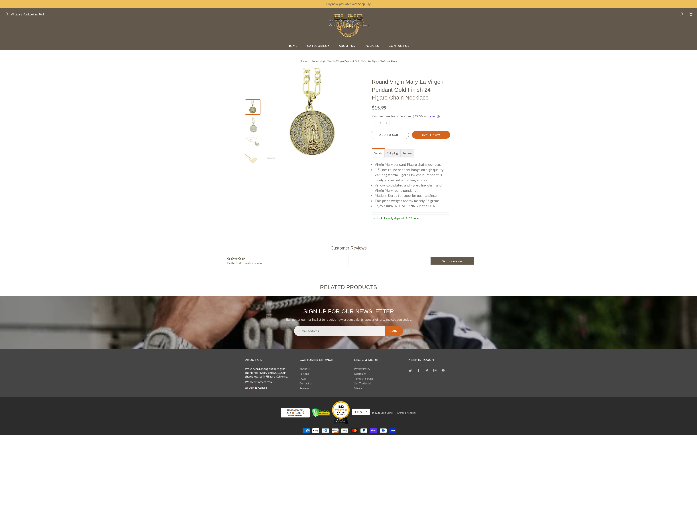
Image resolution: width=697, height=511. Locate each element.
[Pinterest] (426, 370)
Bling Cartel (387, 412)
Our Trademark (363, 383)
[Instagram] (435, 370)
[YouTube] (443, 370)
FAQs (302, 378)
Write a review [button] (452, 261)
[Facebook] (418, 370)
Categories (317, 45)
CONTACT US (399, 45)
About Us (305, 368)
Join (394, 330)
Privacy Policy (362, 368)
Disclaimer (360, 373)
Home (303, 61)
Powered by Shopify (405, 412)
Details (378, 153)
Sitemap (358, 388)
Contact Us (306, 383)
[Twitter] (410, 370)
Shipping (392, 153)
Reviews (304, 388)
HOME (292, 45)
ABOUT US (347, 45)
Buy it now (431, 134)
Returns (407, 153)
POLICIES (372, 45)
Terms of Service (364, 378)
